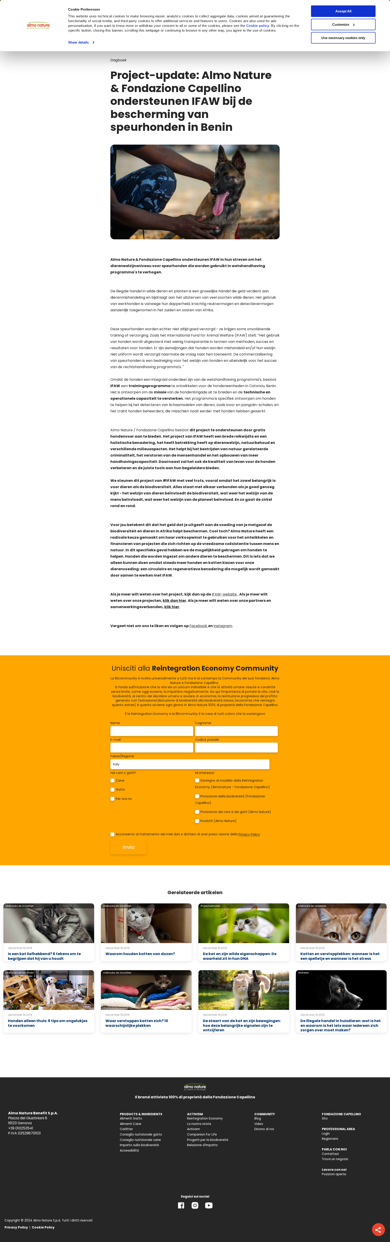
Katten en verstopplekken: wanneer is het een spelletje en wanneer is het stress (340, 956)
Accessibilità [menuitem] (129, 1150)
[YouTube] (209, 1209)
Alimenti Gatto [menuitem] (131, 1118)
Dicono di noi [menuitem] (264, 1129)
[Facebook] (181, 1209)
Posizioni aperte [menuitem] (334, 1174)
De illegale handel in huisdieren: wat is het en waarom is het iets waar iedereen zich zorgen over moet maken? (340, 1025)
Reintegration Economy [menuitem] (205, 1118)
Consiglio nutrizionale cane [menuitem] (140, 1140)
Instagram (223, 625)
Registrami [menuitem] (330, 1139)
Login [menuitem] (326, 1133)
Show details (78, 42)
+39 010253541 (20, 1128)
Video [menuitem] (258, 1124)
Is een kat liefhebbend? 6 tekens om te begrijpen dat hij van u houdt (44, 956)
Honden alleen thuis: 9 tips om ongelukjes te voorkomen (47, 1023)
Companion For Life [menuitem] (202, 1134)
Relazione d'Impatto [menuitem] (202, 1145)
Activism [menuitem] (193, 1129)
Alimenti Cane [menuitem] (130, 1124)
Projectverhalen (210, 906)
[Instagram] (195, 1209)
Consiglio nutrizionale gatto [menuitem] (141, 1134)
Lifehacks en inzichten (20, 906)
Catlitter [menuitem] (126, 1129)
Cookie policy (257, 26)
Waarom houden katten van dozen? (140, 953)
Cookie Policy (43, 1227)
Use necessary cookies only (343, 38)
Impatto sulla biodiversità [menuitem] (139, 1145)
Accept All (343, 11)
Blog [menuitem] (257, 1118)
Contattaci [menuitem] (330, 1154)
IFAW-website (225, 594)
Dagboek (118, 60)
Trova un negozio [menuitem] (335, 1159)
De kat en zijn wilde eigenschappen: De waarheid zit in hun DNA (239, 956)
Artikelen (303, 972)
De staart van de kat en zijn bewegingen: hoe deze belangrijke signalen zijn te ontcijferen (242, 1025)
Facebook (198, 625)
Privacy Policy (249, 834)
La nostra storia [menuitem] (199, 1124)
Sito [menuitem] (325, 1118)
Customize (340, 24)
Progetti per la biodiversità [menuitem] (207, 1140)
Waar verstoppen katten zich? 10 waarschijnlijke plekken (136, 1023)
